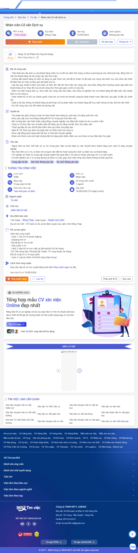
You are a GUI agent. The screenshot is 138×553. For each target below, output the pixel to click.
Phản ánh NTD (110, 279)
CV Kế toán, (58, 438)
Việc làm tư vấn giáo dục (48, 414)
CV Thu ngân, (48, 447)
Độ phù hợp (107, 41)
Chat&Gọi (84, 41)
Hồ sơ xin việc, (10, 433)
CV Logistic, (90, 447)
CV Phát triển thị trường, (15, 447)
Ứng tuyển (37, 41)
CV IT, (85, 438)
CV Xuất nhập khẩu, (39, 442)
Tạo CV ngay (14, 324)
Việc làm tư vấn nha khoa (81, 414)
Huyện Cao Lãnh (56, 220)
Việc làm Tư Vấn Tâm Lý (48, 406)
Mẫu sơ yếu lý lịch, (12, 438)
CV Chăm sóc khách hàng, (114, 442)
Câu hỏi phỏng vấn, (42, 438)
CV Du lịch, (34, 447)
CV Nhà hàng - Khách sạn (111, 447)
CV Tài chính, (76, 447)
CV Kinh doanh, (73, 438)
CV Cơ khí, (23, 442)
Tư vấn (14, 200)
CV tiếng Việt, (40, 433)
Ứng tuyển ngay (61, 267)
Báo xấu (127, 279)
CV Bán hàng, (110, 438)
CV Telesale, (62, 447)
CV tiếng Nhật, (72, 433)
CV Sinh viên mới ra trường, (64, 442)
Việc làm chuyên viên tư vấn (50, 421)
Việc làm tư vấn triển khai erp (115, 421)
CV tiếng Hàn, (56, 433)
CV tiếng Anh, (25, 433)
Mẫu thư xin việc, (107, 433)
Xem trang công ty (26, 57)
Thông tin (123, 41)
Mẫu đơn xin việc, (89, 433)
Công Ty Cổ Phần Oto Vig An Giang (35, 54)
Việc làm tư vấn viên (110, 406)
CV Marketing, (126, 438)
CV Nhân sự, (96, 438)
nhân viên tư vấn (19, 210)
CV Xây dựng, (10, 442)
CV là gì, (27, 438)
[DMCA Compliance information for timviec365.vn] (36, 534)
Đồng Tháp (28, 220)
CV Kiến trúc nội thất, (89, 442)
